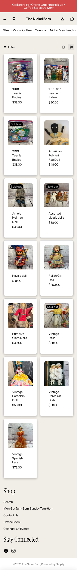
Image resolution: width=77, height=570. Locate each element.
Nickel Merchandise (63, 30)
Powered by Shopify (52, 564)
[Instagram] (13, 550)
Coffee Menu (12, 522)
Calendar (41, 30)
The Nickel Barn (31, 564)
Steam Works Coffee (17, 30)
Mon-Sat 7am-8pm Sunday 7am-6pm (28, 509)
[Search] (14, 18)
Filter (11, 47)
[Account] (62, 18)
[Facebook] (6, 550)
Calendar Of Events (16, 529)
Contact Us (10, 515)
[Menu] (5, 19)
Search (8, 502)
